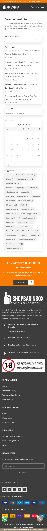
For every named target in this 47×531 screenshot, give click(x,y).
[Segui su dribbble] (19, 489)
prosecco (10, 218)
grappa (10, 196)
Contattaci (20, 282)
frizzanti (25, 192)
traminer (34, 235)
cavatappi (32, 188)
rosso (20, 231)
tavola (23, 235)
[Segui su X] (9, 489)
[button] (32, 6)
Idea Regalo (22, 196)
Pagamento (7, 418)
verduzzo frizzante (27, 239)
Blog (4, 445)
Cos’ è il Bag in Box (10, 441)
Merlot (23, 205)
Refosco (10, 226)
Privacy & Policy (9, 391)
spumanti (11, 235)
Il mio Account (8, 422)
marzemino (11, 205)
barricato (31, 175)
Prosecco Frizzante (27, 218)
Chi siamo (6, 386)
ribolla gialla (24, 226)
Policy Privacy (8, 399)
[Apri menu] (42, 6)
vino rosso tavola (14, 248)
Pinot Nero (11, 214)
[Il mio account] (37, 6)
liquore (36, 196)
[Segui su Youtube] (24, 489)
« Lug (7, 165)
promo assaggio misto (29, 214)
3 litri (9, 175)
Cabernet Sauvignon (15, 188)
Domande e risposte (11, 436)
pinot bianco (28, 209)
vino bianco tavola (14, 244)
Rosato (9, 231)
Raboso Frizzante (24, 222)
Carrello (5, 413)
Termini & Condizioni (11, 395)
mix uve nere (12, 209)
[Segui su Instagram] (14, 489)
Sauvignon (33, 231)
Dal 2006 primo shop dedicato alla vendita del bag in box (23, 1)
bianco (10, 179)
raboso (10, 222)
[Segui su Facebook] (4, 489)
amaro (19, 175)
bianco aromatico (25, 179)
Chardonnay (12, 192)
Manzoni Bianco (25, 200)
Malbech (10, 200)
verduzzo (10, 239)
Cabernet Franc (13, 183)
